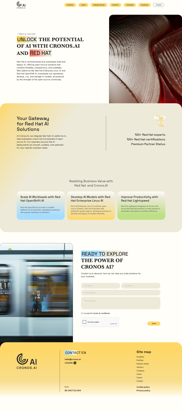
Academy (144, 5)
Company (129, 5)
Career (139, 378)
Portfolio (70, 5)
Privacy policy (143, 390)
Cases (83, 5)
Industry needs (99, 5)
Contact (158, 5)
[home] (21, 4)
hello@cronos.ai (73, 359)
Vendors (115, 5)
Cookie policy (143, 387)
